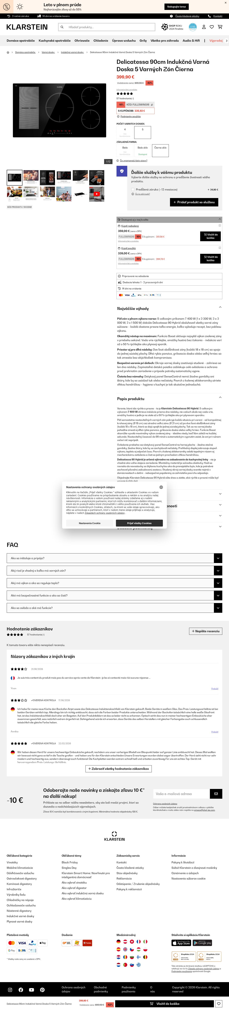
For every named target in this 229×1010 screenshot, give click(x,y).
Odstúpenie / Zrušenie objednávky (138, 884)
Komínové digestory (19, 884)
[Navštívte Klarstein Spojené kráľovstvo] (125, 949)
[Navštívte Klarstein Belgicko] (145, 957)
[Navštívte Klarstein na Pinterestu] (42, 990)
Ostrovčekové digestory (22, 878)
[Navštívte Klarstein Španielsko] (119, 949)
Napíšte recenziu (207, 631)
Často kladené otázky (187, 16)
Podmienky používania (181, 971)
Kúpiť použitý (128, 248)
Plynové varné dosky (19, 921)
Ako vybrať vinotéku (74, 882)
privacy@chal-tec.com (204, 810)
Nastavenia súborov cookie (188, 878)
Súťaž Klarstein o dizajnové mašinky (194, 867)
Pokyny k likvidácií (182, 862)
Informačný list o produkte (127, 90)
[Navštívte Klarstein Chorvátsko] (119, 957)
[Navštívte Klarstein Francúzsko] (139, 942)
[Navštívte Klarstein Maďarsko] (139, 949)
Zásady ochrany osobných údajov (203, 969)
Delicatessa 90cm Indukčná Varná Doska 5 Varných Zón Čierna (122, 52)
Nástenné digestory (19, 910)
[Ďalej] (226, 40)
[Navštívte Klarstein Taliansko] (145, 942)
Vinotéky (12, 862)
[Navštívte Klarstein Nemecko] (119, 942)
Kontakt (217, 16)
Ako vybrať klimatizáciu (77, 898)
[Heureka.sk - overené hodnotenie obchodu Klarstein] (193, 26)
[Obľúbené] (212, 27)
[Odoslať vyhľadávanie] (62, 27)
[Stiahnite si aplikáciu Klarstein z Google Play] (202, 943)
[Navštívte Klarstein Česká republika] (132, 949)
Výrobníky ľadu (16, 894)
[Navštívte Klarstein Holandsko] (119, 965)
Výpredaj (216, 40)
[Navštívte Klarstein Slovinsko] (132, 965)
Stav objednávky (127, 873)
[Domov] (11, 52)
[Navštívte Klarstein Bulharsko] (132, 957)
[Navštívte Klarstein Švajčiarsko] (132, 942)
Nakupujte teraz (176, 6)
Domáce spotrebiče (25, 52)
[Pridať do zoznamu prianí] (218, 1003)
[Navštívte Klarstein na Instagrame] (10, 990)
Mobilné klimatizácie (20, 867)
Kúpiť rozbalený (130, 225)
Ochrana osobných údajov (165, 804)
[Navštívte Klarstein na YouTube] (31, 990)
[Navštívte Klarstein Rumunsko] (125, 957)
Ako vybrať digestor (74, 888)
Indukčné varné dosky (72, 52)
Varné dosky (48, 52)
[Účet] (204, 27)
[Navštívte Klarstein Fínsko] (139, 957)
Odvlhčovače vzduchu (20, 873)
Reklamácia (124, 878)
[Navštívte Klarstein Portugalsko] (125, 965)
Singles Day (69, 867)
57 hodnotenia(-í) (125, 98)
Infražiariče (14, 889)
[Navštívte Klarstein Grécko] (139, 965)
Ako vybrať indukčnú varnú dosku (83, 893)
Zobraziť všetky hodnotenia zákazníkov (120, 768)
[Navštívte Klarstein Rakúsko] (125, 942)
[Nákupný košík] (220, 27)
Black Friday (70, 862)
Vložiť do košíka (167, 1003)
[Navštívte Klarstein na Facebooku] (20, 990)
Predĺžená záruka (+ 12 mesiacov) (156, 189)
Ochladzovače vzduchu (21, 905)
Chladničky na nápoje (20, 900)
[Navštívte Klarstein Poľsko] (145, 949)
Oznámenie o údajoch (185, 873)
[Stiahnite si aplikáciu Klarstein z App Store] (181, 943)
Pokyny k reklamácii (129, 889)
